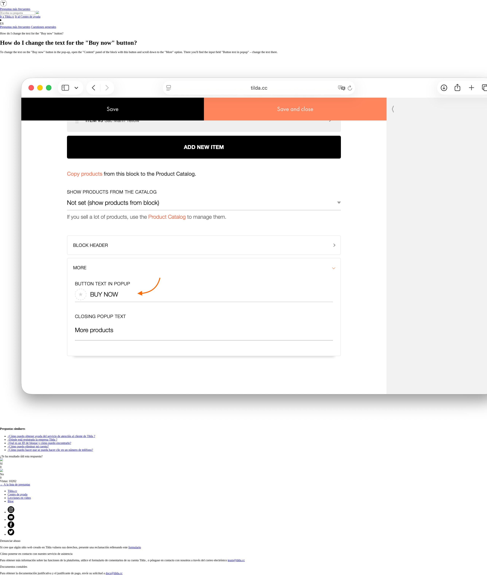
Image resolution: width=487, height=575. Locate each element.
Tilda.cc (12, 491)
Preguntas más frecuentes (15, 27)
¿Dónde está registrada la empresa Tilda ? (32, 439)
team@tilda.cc (236, 560)
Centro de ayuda (17, 494)
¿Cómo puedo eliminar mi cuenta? (28, 446)
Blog (11, 501)
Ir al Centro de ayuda (27, 16)
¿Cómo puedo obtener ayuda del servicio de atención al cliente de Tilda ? (51, 436)
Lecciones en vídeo (19, 497)
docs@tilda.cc (114, 573)
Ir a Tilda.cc (7, 16)
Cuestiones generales (43, 27)
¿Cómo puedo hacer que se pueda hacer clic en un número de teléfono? (50, 449)
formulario (134, 547)
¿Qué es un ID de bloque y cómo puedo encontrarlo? (39, 443)
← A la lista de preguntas (15, 484)
